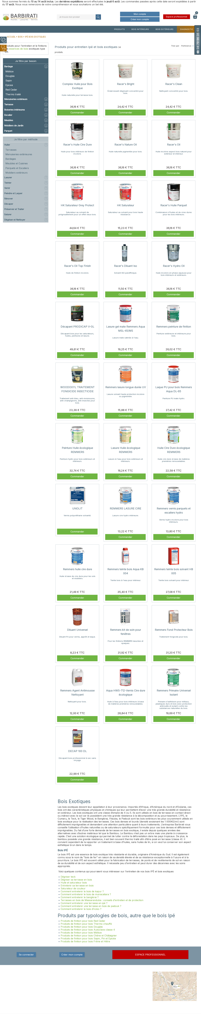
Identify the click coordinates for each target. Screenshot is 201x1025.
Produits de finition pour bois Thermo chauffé (86, 923)
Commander (77, 112)
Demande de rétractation (130, 1008)
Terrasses (10, 149)
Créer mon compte (140, 19)
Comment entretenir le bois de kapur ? (82, 891)
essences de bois (18, 48)
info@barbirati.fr (18, 995)
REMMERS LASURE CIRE (125, 508)
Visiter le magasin (127, 1003)
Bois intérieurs (140, 29)
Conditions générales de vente (130, 983)
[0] (195, 18)
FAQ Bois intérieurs (95, 991)
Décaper (8, 203)
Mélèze (9, 71)
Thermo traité (13, 94)
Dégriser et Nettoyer (14, 219)
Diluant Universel (77, 629)
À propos (123, 988)
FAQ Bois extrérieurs (96, 994)
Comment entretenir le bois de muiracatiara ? (86, 894)
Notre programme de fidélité (132, 1005)
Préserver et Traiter (14, 209)
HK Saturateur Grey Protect (77, 205)
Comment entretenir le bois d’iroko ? (81, 909)
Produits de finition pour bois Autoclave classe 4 (88, 929)
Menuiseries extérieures (18, 154)
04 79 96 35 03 (18, 991)
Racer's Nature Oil (125, 144)
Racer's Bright (125, 84)
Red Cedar (11, 89)
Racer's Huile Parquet (173, 205)
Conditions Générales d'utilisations (129, 992)
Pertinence (186, 46)
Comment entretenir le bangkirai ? (80, 897)
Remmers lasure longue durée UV (125, 387)
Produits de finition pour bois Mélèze (81, 932)
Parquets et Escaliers (17, 168)
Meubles (8, 120)
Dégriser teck (68, 876)
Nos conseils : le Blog (96, 988)
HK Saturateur (125, 205)
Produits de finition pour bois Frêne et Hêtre (85, 941)
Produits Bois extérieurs (98, 985)
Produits (119, 29)
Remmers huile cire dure (77, 569)
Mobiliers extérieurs (16, 172)
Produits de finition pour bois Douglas (82, 926)
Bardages (10, 158)
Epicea (9, 85)
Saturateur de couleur (73, 888)
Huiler (7, 144)
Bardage (8, 66)
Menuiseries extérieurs (15, 99)
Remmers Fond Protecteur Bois (174, 629)
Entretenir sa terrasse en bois (77, 885)
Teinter (7, 182)
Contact (123, 997)
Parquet (8, 130)
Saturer (7, 214)
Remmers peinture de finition (173, 326)
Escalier (8, 115)
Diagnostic (186, 29)
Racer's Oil (173, 144)
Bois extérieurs (164, 29)
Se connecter (26, 954)
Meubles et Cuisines (16, 163)
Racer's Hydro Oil (174, 265)
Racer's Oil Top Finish (77, 265)
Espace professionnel (176, 16)
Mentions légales (127, 979)
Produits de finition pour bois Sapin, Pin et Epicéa (88, 938)
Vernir (7, 188)
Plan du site (124, 1000)
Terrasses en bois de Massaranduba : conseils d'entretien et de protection (102, 900)
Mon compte (140, 14)
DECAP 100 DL (77, 751)
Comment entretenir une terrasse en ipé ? (84, 903)
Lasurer (8, 177)
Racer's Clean (173, 84)
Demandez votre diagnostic (99, 997)
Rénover (8, 198)
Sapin (8, 80)
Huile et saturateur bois (74, 882)
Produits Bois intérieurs (97, 982)
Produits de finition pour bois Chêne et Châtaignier (89, 935)
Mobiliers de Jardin (13, 125)
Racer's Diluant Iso (125, 265)
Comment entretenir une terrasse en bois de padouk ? (91, 906)
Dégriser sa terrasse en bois (77, 879)
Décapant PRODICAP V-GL (77, 326)
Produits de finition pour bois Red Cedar (83, 920)
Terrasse (8, 104)
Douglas (10, 76)
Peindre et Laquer (13, 193)
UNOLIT (77, 508)
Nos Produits (92, 979)
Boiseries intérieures (14, 109)
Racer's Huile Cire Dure (77, 144)
